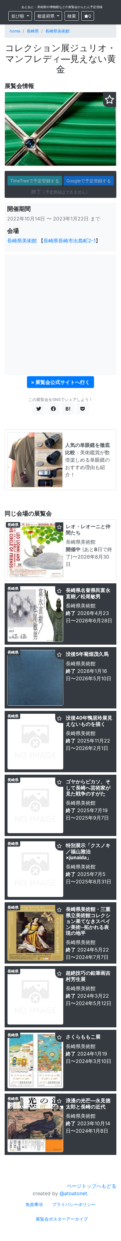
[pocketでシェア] (82, 409)
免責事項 (34, 1204)
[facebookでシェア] (53, 409)
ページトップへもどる (91, 1186)
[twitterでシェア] (38, 409)
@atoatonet (73, 1193)
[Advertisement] (60, 314)
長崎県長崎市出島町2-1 (69, 240)
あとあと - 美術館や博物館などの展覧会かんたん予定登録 (61, 7)
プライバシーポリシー (74, 1204)
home (15, 31)
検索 (71, 16)
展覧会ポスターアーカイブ (62, 1218)
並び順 (18, 16)
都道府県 (46, 16)
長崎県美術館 (57, 31)
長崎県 (33, 31)
